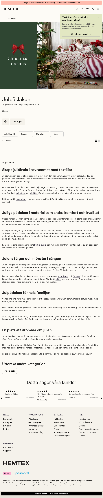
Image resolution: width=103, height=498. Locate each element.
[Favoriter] (87, 9)
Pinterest (7, 429)
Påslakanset (33, 419)
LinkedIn (7, 425)
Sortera (24, 134)
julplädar (34, 193)
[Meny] (98, 9)
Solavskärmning (35, 432)
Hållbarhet (58, 419)
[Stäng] (98, 17)
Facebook (7, 419)
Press (56, 429)
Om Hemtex (59, 425)
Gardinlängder (35, 422)
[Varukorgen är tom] (92, 9)
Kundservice (84, 419)
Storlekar (40, 134)
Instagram (7, 422)
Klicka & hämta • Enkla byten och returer (51, 494)
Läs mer (5, 111)
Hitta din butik (85, 422)
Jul (3, 18)
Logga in (7, 450)
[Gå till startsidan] (10, 9)
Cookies (82, 425)
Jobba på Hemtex (62, 432)
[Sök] (76, 9)
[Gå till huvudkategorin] (5, 121)
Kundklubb (59, 422)
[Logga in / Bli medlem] (82, 9)
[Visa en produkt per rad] (99, 140)
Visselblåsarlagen (62, 435)
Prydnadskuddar (35, 425)
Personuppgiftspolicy (89, 429)
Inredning (32, 429)
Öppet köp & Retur (88, 432)
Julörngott (17, 121)
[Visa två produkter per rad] (96, 140)
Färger (55, 134)
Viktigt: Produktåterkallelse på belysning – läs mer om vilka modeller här (51, 2)
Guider (82, 435)
